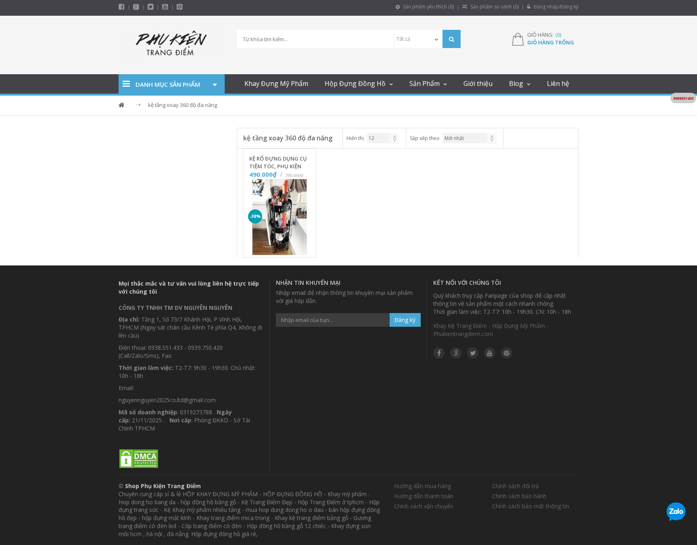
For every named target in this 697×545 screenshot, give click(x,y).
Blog (516, 83)
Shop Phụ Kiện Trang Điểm (163, 486)
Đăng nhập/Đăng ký (555, 6)
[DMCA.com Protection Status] (139, 459)
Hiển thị (355, 138)
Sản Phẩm (424, 83)
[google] (455, 353)
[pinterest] (180, 6)
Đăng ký (404, 320)
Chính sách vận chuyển (423, 506)
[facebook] (122, 6)
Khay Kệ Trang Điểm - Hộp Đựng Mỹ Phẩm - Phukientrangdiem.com (491, 330)
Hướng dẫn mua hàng (422, 486)
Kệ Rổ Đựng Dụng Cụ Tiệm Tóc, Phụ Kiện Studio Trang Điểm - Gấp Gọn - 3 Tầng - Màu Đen (278, 162)
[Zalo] (676, 513)
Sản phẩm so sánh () (494, 6)
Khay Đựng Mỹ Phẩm (276, 83)
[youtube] (165, 6)
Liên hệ (558, 83)
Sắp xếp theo (425, 138)
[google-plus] (136, 6)
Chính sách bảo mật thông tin (530, 506)
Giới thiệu (477, 83)
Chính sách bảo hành (519, 496)
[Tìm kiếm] (451, 39)
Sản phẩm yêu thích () (428, 6)
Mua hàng (284, 249)
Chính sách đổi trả (515, 486)
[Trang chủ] (172, 45)
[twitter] (151, 6)
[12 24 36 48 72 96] (383, 138)
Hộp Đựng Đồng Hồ (355, 83)
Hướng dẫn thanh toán (423, 496)
